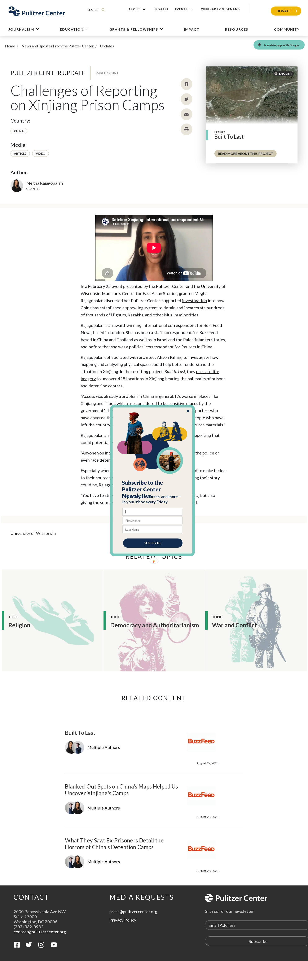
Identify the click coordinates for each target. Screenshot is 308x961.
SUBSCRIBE (152, 543)
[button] (152, 489)
